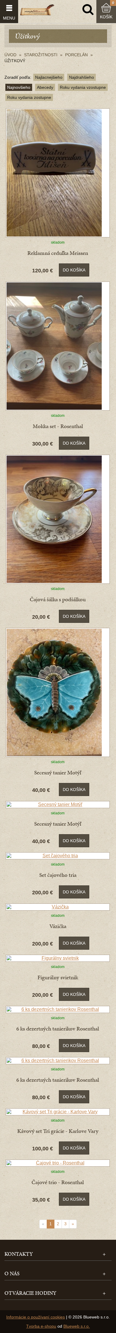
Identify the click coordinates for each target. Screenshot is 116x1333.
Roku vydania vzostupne (83, 87)
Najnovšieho (18, 87)
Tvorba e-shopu (41, 1326)
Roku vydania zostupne (29, 97)
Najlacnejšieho (48, 77)
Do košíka (74, 270)
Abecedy (45, 87)
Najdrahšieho (81, 77)
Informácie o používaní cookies (35, 1317)
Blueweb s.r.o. (76, 1326)
